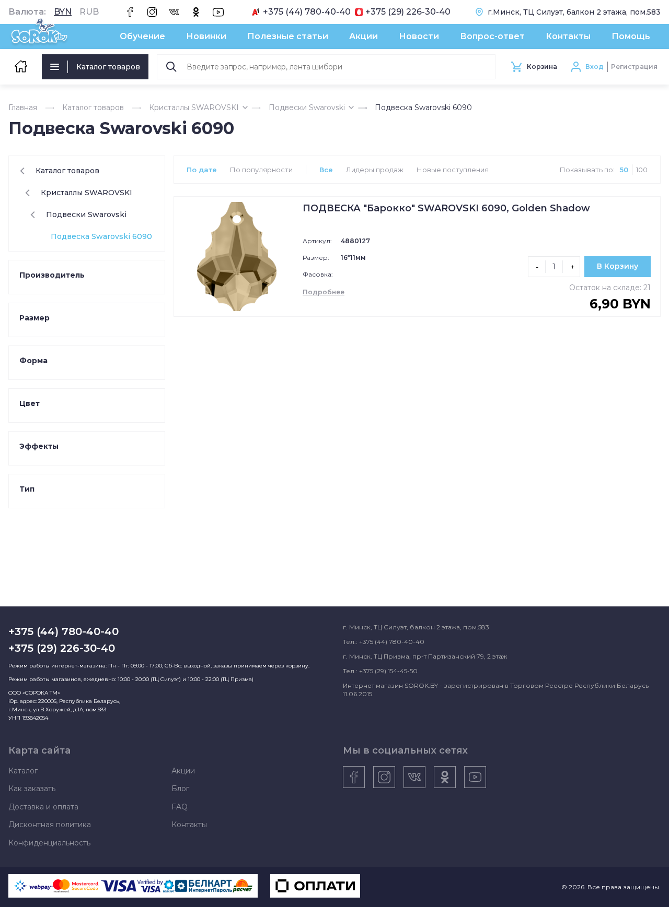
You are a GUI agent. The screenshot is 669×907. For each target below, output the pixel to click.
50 (624, 169)
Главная (22, 107)
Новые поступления (453, 169)
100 (642, 169)
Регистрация (634, 66)
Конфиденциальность (49, 843)
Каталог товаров (108, 66)
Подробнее (323, 292)
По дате (202, 169)
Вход (594, 66)
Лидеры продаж (374, 169)
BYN (63, 12)
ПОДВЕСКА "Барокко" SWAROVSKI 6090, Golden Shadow (446, 208)
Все (326, 169)
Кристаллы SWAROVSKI (194, 107)
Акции (363, 36)
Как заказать (31, 788)
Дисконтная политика (49, 824)
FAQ (179, 806)
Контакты (568, 36)
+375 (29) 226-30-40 (408, 12)
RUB (89, 12)
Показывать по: (587, 169)
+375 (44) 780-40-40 (307, 12)
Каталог (23, 770)
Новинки (206, 36)
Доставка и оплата (43, 806)
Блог (180, 788)
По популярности (261, 169)
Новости (419, 36)
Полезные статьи (287, 36)
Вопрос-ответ (492, 36)
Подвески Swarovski (307, 107)
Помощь (631, 36)
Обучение (142, 36)
